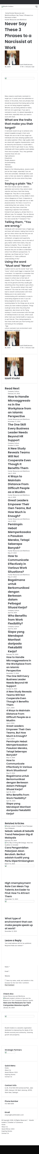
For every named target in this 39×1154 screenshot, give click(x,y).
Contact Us (8, 1076)
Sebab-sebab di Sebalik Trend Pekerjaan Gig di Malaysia (19, 834)
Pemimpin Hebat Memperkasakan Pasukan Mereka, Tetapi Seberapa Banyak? (19, 536)
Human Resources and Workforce (16, 19)
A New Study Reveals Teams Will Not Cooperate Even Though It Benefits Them (19, 458)
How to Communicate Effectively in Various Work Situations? (18, 564)
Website (7, 976)
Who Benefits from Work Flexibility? (17, 619)
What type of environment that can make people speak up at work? (19, 923)
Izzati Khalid (23, 64)
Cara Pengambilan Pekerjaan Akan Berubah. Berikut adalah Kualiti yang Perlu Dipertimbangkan (19, 854)
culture (7, 328)
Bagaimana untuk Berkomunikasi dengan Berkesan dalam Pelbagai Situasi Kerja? (18, 593)
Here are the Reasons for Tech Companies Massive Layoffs (17, 1003)
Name (7, 967)
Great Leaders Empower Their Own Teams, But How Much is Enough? (19, 508)
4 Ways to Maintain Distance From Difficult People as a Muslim (19, 484)
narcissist (13, 328)
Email (7, 971)
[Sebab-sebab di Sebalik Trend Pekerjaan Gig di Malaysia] (19, 828)
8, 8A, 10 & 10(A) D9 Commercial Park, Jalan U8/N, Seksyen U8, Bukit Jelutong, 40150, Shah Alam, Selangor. (19, 1090)
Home (7, 13)
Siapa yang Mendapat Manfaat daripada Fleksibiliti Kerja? (16, 641)
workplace (16, 330)
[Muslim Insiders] (7, 6)
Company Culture (13, 391)
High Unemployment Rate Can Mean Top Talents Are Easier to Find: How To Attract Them (18, 889)
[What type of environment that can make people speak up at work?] (19, 902)
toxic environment (22, 328)
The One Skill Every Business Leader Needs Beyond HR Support (18, 432)
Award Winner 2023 (11, 1072)
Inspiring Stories (10, 1074)
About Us (8, 1070)
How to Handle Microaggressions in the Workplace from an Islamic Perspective (19, 406)
